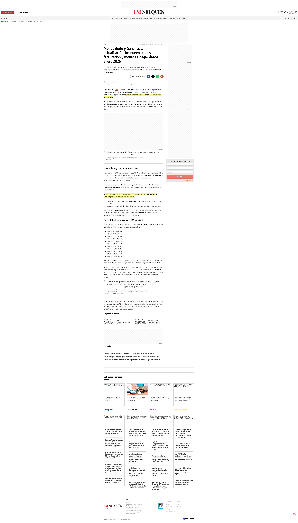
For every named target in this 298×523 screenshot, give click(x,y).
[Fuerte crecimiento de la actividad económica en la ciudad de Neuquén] (114, 421)
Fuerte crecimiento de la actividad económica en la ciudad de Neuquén (114, 431)
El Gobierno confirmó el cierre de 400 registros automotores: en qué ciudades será (132, 360)
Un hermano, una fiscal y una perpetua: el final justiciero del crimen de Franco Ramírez (137, 444)
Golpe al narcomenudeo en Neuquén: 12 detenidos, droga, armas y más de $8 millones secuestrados (137, 432)
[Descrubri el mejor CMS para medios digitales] (188, 520)
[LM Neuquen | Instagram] (292, 18)
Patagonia (184, 18)
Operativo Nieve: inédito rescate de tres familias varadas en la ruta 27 (113, 480)
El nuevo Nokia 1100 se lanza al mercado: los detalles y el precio (182, 445)
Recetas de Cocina (41, 21)
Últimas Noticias (118, 18)
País (154, 18)
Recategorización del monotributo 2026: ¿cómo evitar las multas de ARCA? (129, 353)
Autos (157, 18)
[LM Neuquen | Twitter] (289, 18)
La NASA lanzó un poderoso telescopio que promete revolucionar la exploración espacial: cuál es (183, 457)
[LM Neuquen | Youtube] (295, 18)
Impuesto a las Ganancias (124, 370)
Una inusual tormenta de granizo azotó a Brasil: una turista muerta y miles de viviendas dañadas (160, 432)
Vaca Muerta (13, 21)
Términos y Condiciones (170, 511)
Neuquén (126, 18)
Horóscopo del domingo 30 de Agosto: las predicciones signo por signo (183, 471)
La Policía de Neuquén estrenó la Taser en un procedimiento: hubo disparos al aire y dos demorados (136, 457)
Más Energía (139, 18)
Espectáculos (163, 18)
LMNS (139, 370)
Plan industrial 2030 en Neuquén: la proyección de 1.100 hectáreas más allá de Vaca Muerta (114, 455)
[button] (1, 18)
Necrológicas (172, 18)
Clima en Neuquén (22, 21)
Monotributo (147, 44)
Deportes (179, 18)
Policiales (132, 18)
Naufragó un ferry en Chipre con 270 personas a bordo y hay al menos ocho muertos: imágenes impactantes (160, 486)
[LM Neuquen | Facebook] (286, 18)
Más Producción (148, 18)
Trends (167, 508)
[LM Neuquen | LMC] (23, 12)
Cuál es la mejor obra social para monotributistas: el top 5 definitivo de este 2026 (131, 356)
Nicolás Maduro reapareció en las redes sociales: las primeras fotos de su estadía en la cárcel (160, 471)
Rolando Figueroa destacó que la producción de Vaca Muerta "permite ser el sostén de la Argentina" (114, 442)
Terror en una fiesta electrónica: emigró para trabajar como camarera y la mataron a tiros (160, 458)
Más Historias (31, 21)
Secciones (178, 508)
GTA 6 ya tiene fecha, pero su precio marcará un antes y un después (184, 482)
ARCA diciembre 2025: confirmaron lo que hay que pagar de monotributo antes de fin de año (154, 323)
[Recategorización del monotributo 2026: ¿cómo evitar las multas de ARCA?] (114, 389)
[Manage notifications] (294, 514)
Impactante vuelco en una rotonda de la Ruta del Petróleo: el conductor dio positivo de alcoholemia (137, 485)
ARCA (116, 90)
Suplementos (168, 509)
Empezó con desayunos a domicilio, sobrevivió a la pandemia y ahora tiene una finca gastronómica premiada (113, 468)
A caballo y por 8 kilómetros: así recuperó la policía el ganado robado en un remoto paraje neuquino (137, 471)
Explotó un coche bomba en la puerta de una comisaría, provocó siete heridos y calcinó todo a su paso (160, 445)
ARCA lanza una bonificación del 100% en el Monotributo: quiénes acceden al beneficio (123, 323)
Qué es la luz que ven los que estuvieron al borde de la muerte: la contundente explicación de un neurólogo (183, 433)
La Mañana (140, 44)
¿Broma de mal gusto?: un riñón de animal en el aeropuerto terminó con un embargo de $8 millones (184, 399)
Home (112, 18)
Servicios (178, 509)
